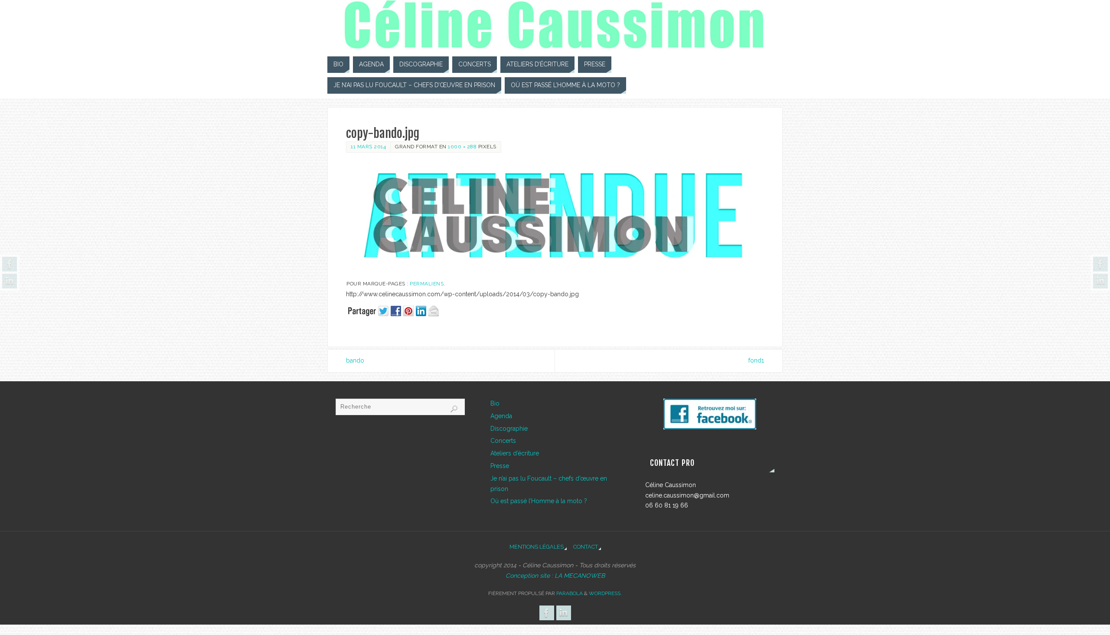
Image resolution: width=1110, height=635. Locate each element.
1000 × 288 (462, 147)
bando (355, 360)
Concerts (503, 440)
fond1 (756, 360)
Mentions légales (536, 546)
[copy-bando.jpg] (555, 216)
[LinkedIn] (9, 281)
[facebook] (709, 414)
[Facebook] (9, 264)
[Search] (454, 409)
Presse (499, 465)
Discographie (509, 428)
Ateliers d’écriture (514, 453)
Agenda (501, 415)
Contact (585, 546)
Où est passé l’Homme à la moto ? (538, 501)
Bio (495, 403)
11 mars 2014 (368, 147)
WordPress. (605, 593)
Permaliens (427, 284)
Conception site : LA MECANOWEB (555, 575)
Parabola (569, 593)
